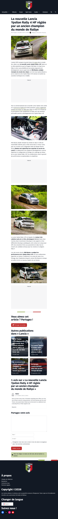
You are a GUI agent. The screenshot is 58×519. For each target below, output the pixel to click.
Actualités (4, 12)
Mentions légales (5, 485)
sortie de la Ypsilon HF (20, 107)
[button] (56, 12)
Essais (21, 12)
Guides (36, 12)
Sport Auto (28, 12)
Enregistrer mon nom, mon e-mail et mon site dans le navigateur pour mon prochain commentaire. (30, 443)
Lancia (35, 62)
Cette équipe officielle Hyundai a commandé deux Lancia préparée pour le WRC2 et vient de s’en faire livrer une (19, 345)
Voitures (14, 12)
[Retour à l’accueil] (29, 5)
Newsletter (4, 481)
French (7, 504)
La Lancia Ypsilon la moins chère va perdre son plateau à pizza (37, 349)
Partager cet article (20, 325)
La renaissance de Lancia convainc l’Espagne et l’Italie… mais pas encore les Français (19, 366)
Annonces (45, 12)
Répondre (14, 407)
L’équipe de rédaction (7, 479)
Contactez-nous (5, 483)
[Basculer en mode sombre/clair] (51, 12)
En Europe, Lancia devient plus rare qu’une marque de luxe (36, 367)
